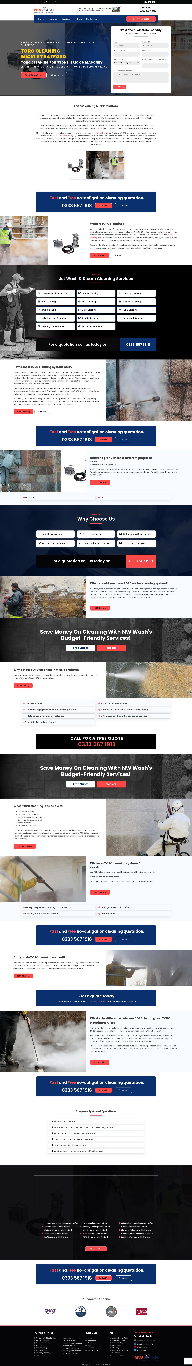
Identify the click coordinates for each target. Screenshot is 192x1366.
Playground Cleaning (71, 1348)
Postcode (146, 51)
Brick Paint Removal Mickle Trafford (135, 1237)
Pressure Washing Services (46, 1338)
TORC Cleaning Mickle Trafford (95, 1237)
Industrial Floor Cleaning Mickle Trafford (137, 1223)
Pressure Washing (25, 846)
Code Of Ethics (118, 1355)
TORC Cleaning (23, 412)
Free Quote (124, 205)
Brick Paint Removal (70, 1353)
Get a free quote (33, 75)
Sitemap (91, 1348)
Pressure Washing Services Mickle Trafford (61, 1223)
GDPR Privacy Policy (119, 1340)
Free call (111, 648)
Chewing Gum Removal (72, 1351)
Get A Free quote (141, 19)
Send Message (120, 87)
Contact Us (91, 19)
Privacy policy (93, 1350)
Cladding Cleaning (43, 1343)
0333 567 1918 (148, 11)
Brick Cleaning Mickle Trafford (95, 1230)
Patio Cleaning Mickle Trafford (95, 1223)
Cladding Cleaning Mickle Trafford (58, 1230)
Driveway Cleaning (43, 1353)
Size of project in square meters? (155, 60)
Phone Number (120, 51)
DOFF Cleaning (99, 255)
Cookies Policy (117, 1343)
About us (53, 19)
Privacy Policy (117, 1345)
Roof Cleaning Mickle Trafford (56, 1233)
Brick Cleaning (23, 685)
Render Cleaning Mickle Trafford (57, 1226)
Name (116, 42)
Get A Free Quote (96, 1249)
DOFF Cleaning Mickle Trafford (95, 1233)
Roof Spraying (41, 1348)
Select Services (119, 59)
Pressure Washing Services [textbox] (124, 63)
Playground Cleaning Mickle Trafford (136, 1230)
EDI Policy (115, 1348)
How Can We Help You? (123, 71)
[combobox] (126, 63)
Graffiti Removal (69, 1346)
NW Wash (99, 133)
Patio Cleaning (41, 1350)
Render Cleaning (42, 1340)
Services (66, 19)
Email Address (148, 42)
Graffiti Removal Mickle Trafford (134, 1226)
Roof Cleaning (41, 1345)
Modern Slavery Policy (120, 1338)
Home (41, 19)
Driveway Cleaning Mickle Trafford (96, 1226)
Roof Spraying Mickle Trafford (56, 1237)
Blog (79, 19)
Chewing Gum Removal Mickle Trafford (137, 1233)
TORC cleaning (60, 135)
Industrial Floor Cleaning (72, 1343)
